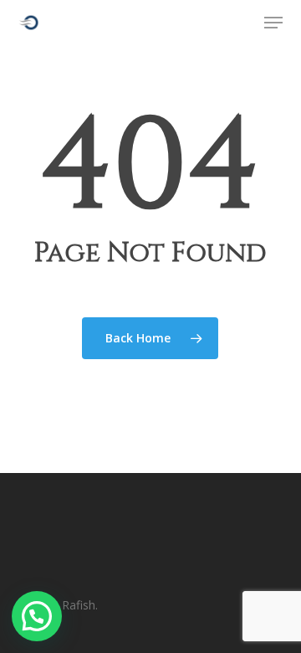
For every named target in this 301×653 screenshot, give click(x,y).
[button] (273, 22)
